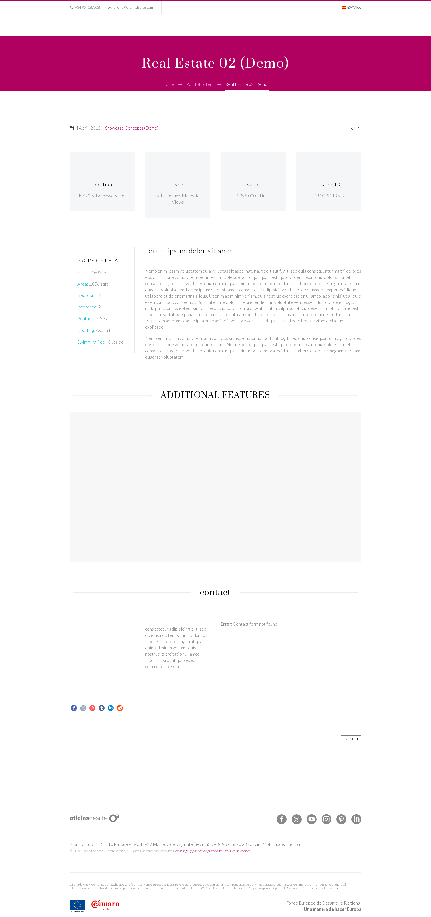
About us (300, 25)
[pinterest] (341, 819)
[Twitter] (83, 708)
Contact (345, 25)
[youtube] (312, 819)
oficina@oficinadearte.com (133, 7)
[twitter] (297, 819)
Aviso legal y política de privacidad (198, 851)
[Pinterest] (92, 708)
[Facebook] (74, 708)
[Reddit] (120, 708)
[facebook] (282, 819)
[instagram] (326, 819)
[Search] (361, 25)
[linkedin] (356, 819)
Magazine (323, 25)
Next (349, 739)
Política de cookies (237, 851)
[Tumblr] (102, 708)
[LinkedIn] (111, 708)
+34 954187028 (87, 7)
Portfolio (278, 25)
